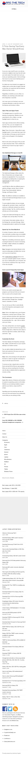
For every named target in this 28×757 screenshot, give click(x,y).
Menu (14, 9)
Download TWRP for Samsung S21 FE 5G (13, 617)
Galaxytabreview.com (9, 741)
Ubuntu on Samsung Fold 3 (9, 533)
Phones (6, 466)
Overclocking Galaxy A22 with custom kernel (13, 555)
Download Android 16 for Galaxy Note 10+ (13, 591)
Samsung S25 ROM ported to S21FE (11, 612)
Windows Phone (8, 471)
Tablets (6, 469)
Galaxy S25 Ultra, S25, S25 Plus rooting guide (14, 666)
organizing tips (6, 181)
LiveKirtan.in (7, 738)
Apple (6, 403)
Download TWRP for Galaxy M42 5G (11, 653)
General (6, 452)
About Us (4, 437)
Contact (4, 434)
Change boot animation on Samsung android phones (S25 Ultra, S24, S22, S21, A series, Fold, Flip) (13, 660)
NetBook (6, 461)
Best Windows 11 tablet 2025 (9, 488)
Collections (7, 449)
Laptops (6, 457)
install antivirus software (11, 256)
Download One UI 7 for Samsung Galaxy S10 (13, 680)
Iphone (6, 454)
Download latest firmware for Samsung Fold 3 (14, 622)
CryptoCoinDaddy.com (10, 732)
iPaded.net (6, 735)
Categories (5, 440)
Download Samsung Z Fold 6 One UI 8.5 (12, 544)
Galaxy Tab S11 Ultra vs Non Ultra (11, 697)
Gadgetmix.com (8, 729)
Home (3, 430)
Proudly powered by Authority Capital (11, 753)
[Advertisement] (14, 26)
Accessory (7, 442)
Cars (5, 447)
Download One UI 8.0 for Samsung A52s (12, 596)
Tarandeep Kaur (18, 44)
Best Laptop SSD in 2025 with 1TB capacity (13, 491)
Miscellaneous (8, 459)
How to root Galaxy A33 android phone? (12, 671)
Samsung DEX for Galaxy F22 (10, 685)
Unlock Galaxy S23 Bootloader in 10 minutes (13, 608)
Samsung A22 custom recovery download (13, 567)
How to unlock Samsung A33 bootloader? (12, 676)
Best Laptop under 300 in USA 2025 (11, 485)
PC (5, 464)
